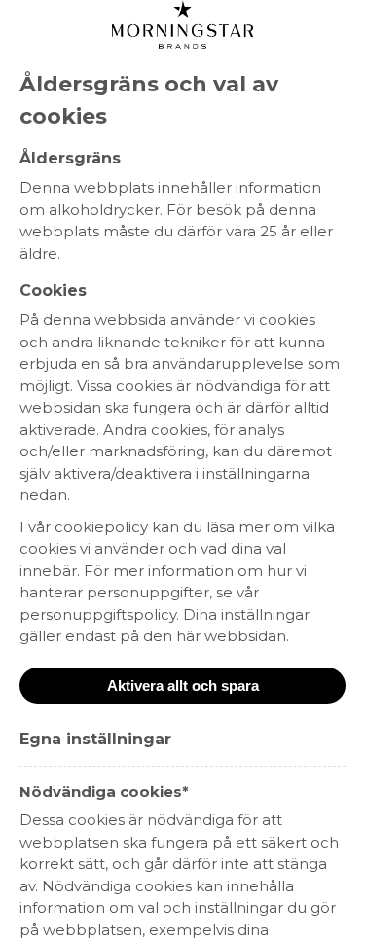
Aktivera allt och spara (183, 685)
